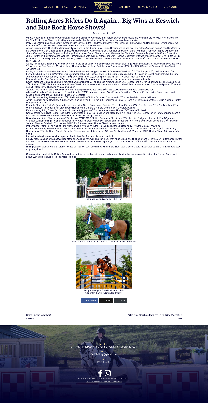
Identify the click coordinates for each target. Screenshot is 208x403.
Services (80, 7)
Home (34, 7)
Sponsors (170, 7)
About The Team (56, 7)
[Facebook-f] (100, 373)
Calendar (125, 7)
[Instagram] (107, 373)
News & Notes (148, 7)
